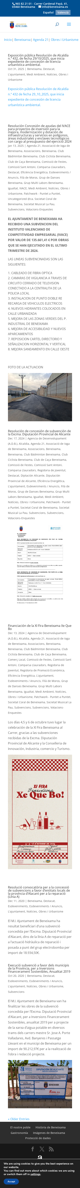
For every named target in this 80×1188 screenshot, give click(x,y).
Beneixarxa (22, 40)
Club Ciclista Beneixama (54, 156)
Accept (11, 1181)
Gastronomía (19, 1133)
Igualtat (13, 188)
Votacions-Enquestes (39, 209)
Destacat (48, 69)
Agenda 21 (40, 40)
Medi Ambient (36, 74)
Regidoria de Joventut (51, 470)
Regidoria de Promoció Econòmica (42, 670)
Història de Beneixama (51, 1127)
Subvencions (16, 209)
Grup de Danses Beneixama (36, 491)
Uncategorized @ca (20, 199)
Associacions (32, 151)
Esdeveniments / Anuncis (43, 486)
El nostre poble (20, 1127)
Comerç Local (16, 659)
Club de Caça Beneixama (24, 162)
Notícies (52, 74)
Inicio (8, 40)
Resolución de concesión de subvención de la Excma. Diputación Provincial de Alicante (39, 432)
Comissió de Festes (54, 162)
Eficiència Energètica (34, 172)
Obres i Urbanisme (64, 40)
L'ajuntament (16, 74)
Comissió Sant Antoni (22, 167)
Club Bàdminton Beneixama (42, 454)
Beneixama (34, 69)
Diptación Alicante (32, 475)
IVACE (23, 188)
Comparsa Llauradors (51, 167)
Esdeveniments (18, 906)
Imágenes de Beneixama (49, 1133)
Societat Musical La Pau (39, 204)
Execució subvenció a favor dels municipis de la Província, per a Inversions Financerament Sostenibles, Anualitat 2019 (39, 968)
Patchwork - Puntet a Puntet (42, 193)
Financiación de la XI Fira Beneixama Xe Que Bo (39, 627)
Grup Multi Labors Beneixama (43, 183)
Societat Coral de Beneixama (38, 507)
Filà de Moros (28, 177)
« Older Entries (19, 1119)
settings (35, 1174)
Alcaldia (24, 444)
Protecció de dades (38, 1138)
